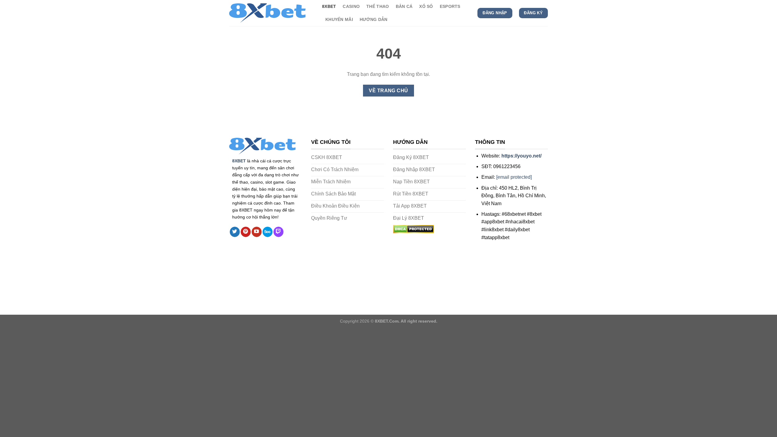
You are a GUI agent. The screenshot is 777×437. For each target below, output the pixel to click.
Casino (351, 6)
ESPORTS (450, 6)
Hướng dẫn (374, 19)
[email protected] (514, 177)
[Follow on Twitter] (235, 232)
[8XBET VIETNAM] (271, 13)
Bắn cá (404, 6)
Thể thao (377, 6)
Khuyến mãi (339, 19)
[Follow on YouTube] (257, 232)
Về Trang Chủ (388, 90)
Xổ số (426, 6)
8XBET (239, 160)
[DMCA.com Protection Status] (413, 228)
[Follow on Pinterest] (246, 232)
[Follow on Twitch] (278, 232)
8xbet (329, 6)
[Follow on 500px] (268, 232)
